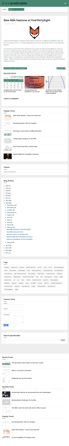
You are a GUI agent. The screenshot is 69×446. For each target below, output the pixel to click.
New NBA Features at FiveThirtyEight (19, 229)
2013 (7, 248)
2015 (7, 203)
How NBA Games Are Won (15, 232)
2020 (7, 190)
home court (7, 277)
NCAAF (61, 277)
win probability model (53, 41)
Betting (22, 267)
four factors (8, 273)
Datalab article (13, 43)
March (9, 225)
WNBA (16, 289)
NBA (15, 68)
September (11, 212)
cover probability (59, 267)
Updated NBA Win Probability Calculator (26, 154)
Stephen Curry (8, 286)
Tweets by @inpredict (10, 172)
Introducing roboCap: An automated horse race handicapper (31, 392)
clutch (40, 267)
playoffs (45, 280)
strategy (17, 286)
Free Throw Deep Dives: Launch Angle (25, 146)
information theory (28, 277)
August (9, 215)
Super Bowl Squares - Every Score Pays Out (27, 115)
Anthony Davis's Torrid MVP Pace (17, 234)
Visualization (51, 286)
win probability (22, 68)
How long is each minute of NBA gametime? (27, 131)
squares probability (56, 283)
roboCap (14, 283)
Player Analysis (37, 280)
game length (40, 273)
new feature (7, 280)
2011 (7, 253)
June (8, 217)
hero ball (59, 273)
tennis (33, 286)
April (8, 222)
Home (4, 9)
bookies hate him (30, 267)
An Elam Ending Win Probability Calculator (32, 90)
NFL (14, 280)
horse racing (17, 277)
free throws (31, 273)
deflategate (12, 270)
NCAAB (55, 277)
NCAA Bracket (48, 277)
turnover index (41, 286)
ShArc (27, 283)
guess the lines (51, 273)
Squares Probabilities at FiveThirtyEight (20, 239)
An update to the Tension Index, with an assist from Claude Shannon (54, 91)
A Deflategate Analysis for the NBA (24, 139)
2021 (7, 188)
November (10, 207)
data (5, 270)
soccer (40, 283)
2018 (7, 195)
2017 (7, 198)
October (10, 210)
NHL (18, 280)
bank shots (14, 267)
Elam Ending (21, 270)
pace (23, 280)
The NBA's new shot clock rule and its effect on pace (29, 408)
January (9, 242)
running (21, 283)
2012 (7, 250)
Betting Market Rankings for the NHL (24, 400)
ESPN (28, 270)
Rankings (6, 283)
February (10, 227)
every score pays (36, 270)
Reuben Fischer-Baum (38, 59)
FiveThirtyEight (13, 41)
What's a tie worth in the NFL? (21, 370)
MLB (37, 277)
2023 (7, 186)
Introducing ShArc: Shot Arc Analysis (25, 123)
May (8, 220)
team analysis (25, 286)
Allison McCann (14, 59)
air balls (6, 267)
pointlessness (54, 280)
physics (28, 280)
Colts (50, 267)
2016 (7, 200)
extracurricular (47, 270)
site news (33, 283)
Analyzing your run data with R (22, 378)
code (45, 267)
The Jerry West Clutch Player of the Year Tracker (13, 90)
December (10, 205)
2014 (7, 245)
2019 (7, 193)
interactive (17, 49)
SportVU (46, 283)
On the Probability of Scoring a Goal (23, 437)
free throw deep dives (20, 273)
